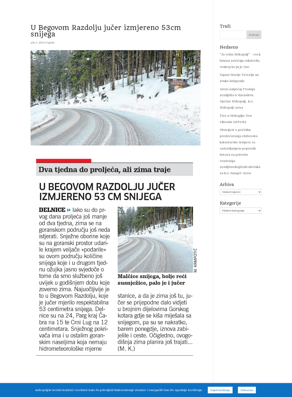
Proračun (98, 7)
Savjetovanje (183, 7)
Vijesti (32, 7)
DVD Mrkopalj (250, 7)
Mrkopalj (227, 7)
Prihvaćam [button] (246, 390)
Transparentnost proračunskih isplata (139, 7)
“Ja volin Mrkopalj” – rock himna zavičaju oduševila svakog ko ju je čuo (240, 60)
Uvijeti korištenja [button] (220, 390)
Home (17, 7)
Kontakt (273, 7)
